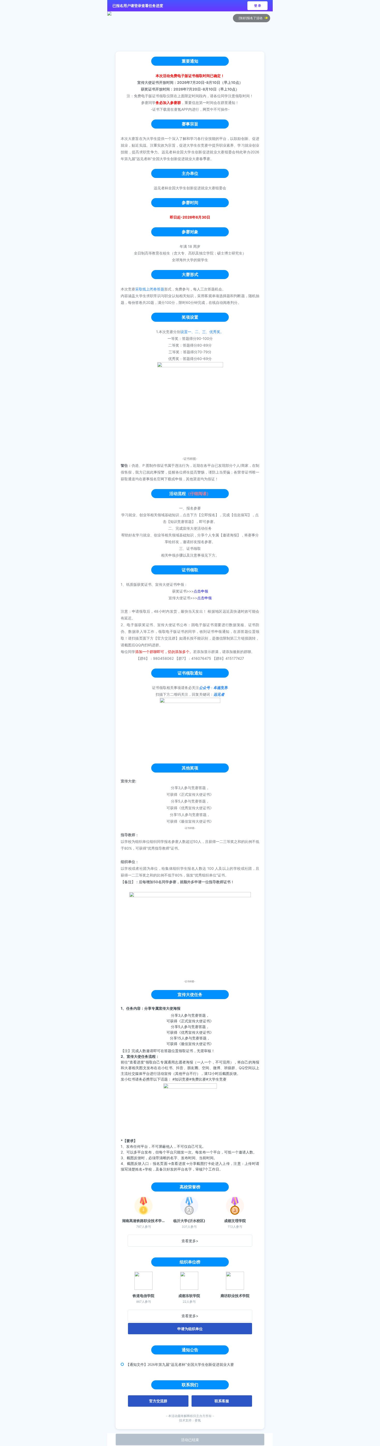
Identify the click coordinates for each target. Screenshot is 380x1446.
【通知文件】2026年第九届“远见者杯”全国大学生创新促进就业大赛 (180, 1365)
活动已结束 (190, 1439)
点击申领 (201, 591)
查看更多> (189, 1241)
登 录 (257, 6)
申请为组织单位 (190, 1329)
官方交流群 (158, 1401)
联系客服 (222, 1401)
